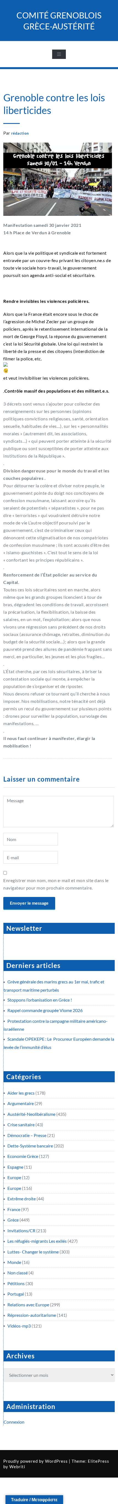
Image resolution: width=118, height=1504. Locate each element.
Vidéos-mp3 (19, 1325)
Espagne (15, 1167)
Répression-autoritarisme (31, 1315)
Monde (14, 1262)
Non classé (17, 1272)
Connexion (14, 1421)
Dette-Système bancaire (30, 1145)
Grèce (13, 1219)
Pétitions (16, 1283)
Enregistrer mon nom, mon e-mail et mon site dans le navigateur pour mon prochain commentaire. (56, 884)
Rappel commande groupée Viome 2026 (45, 1010)
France (13, 1209)
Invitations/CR (21, 1230)
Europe (14, 1177)
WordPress (56, 1461)
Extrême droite (21, 1198)
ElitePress (98, 1461)
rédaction (20, 133)
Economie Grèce (22, 1156)
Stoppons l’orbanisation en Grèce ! (39, 999)
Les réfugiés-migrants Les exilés (37, 1241)
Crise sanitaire (21, 1124)
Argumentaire (20, 1103)
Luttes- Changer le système (33, 1251)
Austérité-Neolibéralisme (31, 1114)
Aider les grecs (21, 1092)
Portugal (15, 1293)
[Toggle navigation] (59, 54)
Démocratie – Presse (26, 1135)
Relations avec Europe (28, 1304)
